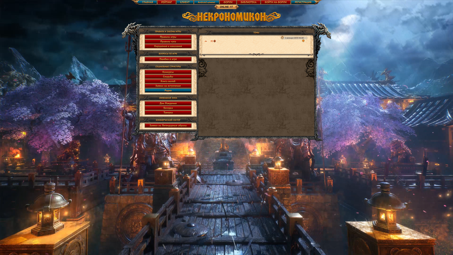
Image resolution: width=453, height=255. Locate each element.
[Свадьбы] (168, 76)
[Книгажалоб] (168, 81)
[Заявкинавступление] (168, 86)
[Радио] (168, 90)
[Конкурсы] (168, 72)
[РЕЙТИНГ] (166, 2)
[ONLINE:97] (226, 7)
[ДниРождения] (168, 103)
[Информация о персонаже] (214, 41)
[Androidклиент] (206, 2)
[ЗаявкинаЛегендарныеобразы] (168, 125)
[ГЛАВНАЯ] (144, 2)
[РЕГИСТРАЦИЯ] (307, 2)
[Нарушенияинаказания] (168, 46)
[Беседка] (168, 108)
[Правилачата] (168, 41)
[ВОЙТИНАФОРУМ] (276, 2)
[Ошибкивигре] (168, 59)
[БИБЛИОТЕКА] (249, 2)
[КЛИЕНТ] (185, 2)
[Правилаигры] (168, 37)
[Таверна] (168, 112)
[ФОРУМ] (228, 2)
